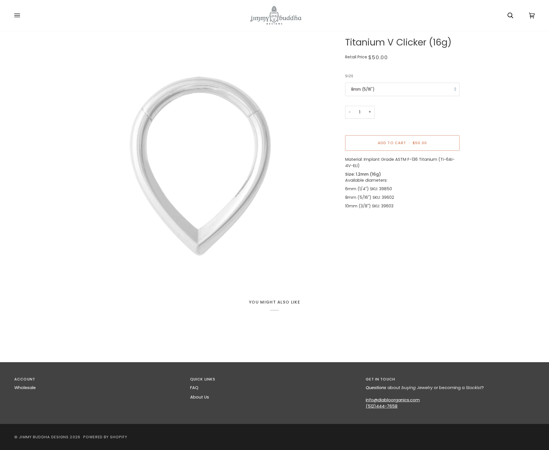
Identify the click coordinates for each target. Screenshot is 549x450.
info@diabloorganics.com (393, 400)
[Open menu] (22, 15)
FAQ (194, 387)
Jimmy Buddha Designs (44, 437)
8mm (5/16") (362, 89)
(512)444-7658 (381, 406)
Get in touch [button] (380, 379)
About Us (199, 397)
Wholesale (25, 387)
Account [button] (24, 379)
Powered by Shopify (105, 437)
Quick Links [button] (203, 379)
